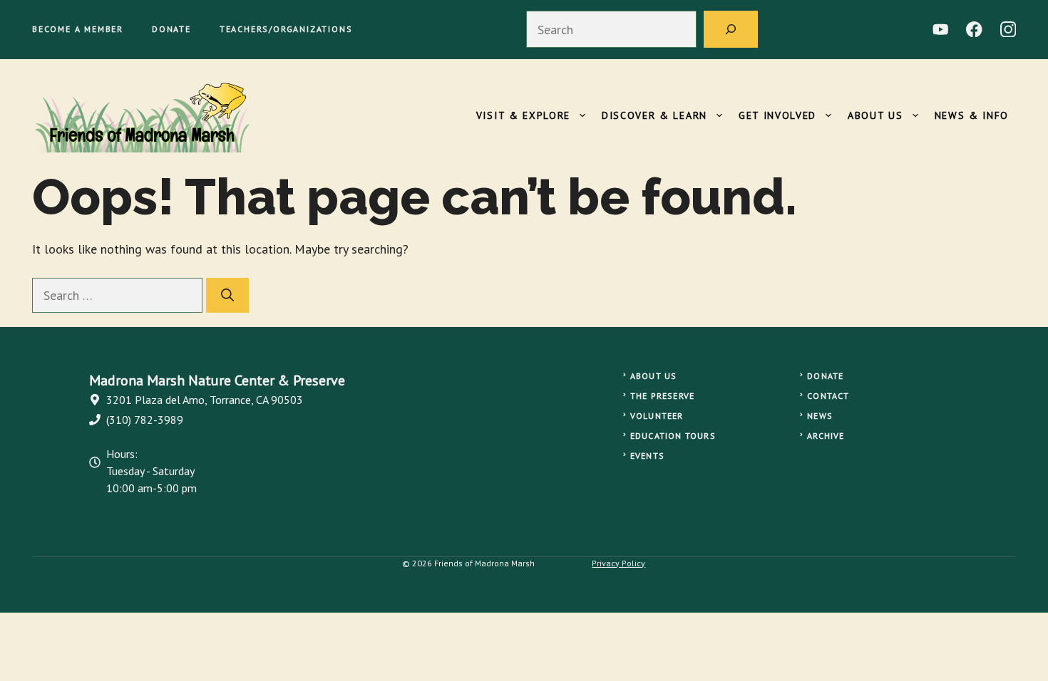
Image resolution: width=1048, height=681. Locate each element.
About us (653, 375)
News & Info (972, 115)
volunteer (657, 415)
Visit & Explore (523, 115)
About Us (875, 115)
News (820, 415)
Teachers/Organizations (286, 29)
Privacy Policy (618, 563)
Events (647, 455)
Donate (171, 29)
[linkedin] (941, 29)
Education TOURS (673, 435)
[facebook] (974, 29)
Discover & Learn (654, 115)
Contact (828, 395)
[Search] (731, 29)
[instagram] (1008, 29)
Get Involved (777, 115)
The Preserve (662, 395)
